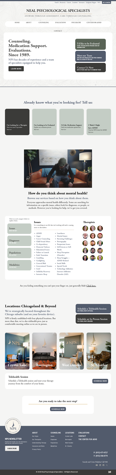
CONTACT (82, 436)
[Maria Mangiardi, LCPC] (100, 243)
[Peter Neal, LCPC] (92, 250)
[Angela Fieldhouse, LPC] (85, 228)
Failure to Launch (42, 252)
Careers (69, 2)
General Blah (41, 263)
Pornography (61, 242)
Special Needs (62, 266)
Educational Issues (43, 250)
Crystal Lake (69, 436)
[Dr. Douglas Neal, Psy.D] (85, 236)
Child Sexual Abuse (43, 242)
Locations (75, 2)
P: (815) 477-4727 (101, 452)
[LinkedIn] (100, 465)
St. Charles (68, 446)
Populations (54, 443)
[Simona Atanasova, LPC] (85, 258)
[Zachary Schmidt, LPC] (100, 258)
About (28, 23)
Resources (63, 2)
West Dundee (69, 443)
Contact (58, 31)
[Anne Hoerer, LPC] (92, 228)
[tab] (19, 228)
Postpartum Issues (63, 244)
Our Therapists (36, 439)
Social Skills (61, 263)
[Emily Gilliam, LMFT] (92, 236)
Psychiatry (76, 23)
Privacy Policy (36, 449)
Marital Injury (62, 236)
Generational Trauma (44, 266)
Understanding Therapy (39, 443)
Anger (38, 236)
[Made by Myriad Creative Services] (110, 472)
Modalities (54, 446)
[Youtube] (97, 465)
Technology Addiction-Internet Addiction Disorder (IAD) (65, 271)
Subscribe (12, 448)
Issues (37, 222)
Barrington (68, 439)
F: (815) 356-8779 (101, 456)
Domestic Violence (43, 247)
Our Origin (35, 436)
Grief (38, 269)
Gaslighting (40, 261)
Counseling (44, 23)
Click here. (91, 285)
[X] (107, 465)
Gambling (40, 258)
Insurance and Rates (38, 446)
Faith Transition (42, 255)
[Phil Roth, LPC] (100, 250)
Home (17, 23)
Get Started (106, 2)
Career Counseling (43, 239)
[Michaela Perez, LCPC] (85, 250)
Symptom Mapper (91, 2)
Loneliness (61, 233)
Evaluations (60, 23)
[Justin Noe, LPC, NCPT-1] (92, 243)
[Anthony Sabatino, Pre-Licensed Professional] (100, 228)
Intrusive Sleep (41, 274)
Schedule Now (100, 381)
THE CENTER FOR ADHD (88, 439)
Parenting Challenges (64, 239)
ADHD (39, 233)
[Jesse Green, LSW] (100, 236)
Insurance (82, 2)
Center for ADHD (94, 23)
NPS (99, 2)
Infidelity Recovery (43, 272)
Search (57, 2)
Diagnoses (54, 439)
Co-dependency (42, 244)
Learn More (16, 69)
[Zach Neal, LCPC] (92, 258)
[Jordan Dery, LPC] (85, 243)
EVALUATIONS (84, 432)
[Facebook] (103, 465)
